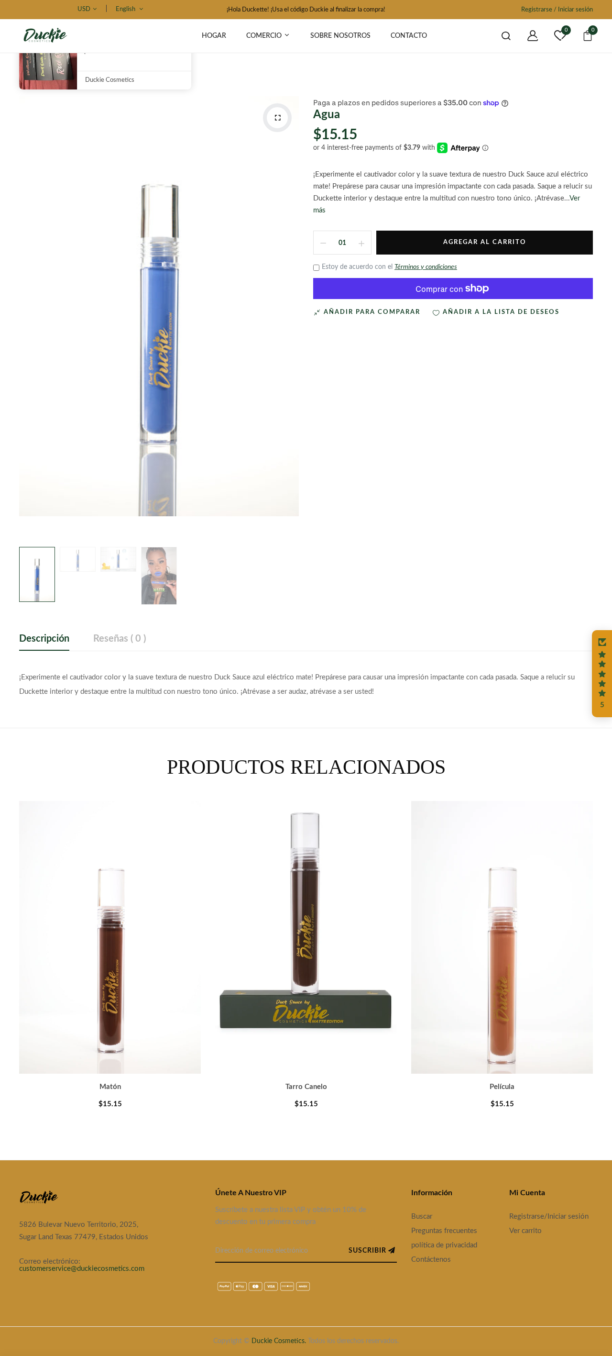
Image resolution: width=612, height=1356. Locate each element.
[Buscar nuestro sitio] (498, 36)
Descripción (44, 639)
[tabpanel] (110, 967)
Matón (110, 1086)
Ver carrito (525, 1230)
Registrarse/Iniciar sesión (549, 1216)
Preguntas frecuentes (444, 1230)
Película (502, 1086)
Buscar (421, 1216)
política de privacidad (444, 1245)
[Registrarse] (525, 36)
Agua (326, 115)
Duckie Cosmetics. (278, 1341)
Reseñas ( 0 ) (119, 639)
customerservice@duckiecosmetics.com (81, 1268)
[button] (602, 673)
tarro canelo (306, 1086)
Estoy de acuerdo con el (389, 267)
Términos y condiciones (425, 267)
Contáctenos (431, 1259)
